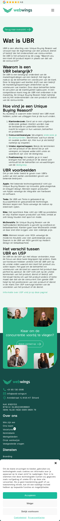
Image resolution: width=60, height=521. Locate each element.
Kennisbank (9, 433)
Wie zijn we (9, 422)
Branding (7, 456)
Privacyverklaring (36, 517)
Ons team (8, 426)
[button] (55, 463)
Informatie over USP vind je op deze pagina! (25, 292)
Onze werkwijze (11, 440)
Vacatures (8, 429)
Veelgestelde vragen (13, 444)
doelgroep (21, 165)
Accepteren (30, 495)
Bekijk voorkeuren (30, 511)
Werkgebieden (10, 437)
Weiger (30, 503)
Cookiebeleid (20, 517)
